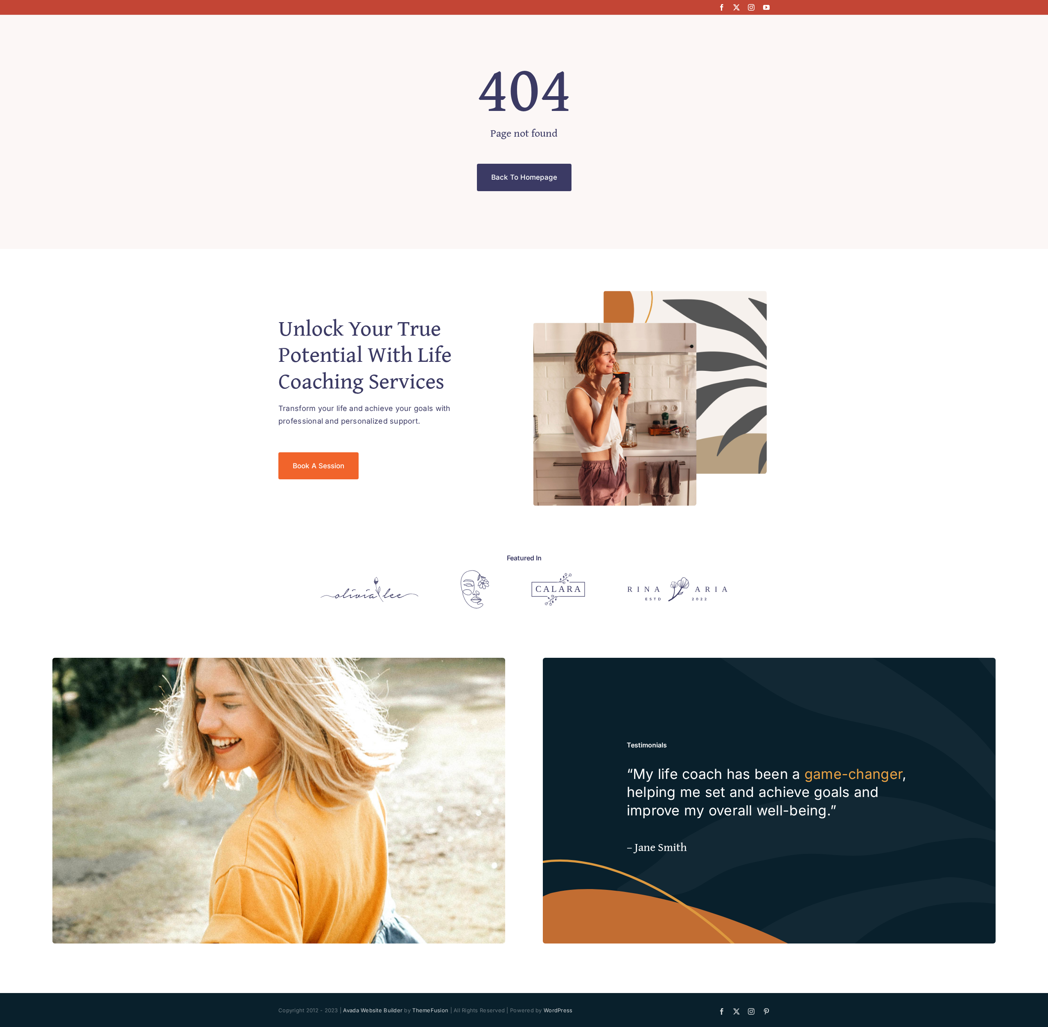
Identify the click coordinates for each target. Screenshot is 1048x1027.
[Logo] (369, 580)
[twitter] (736, 7)
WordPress (558, 1010)
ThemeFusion (430, 1010)
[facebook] (721, 7)
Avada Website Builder (372, 1010)
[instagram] (751, 7)
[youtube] (766, 7)
